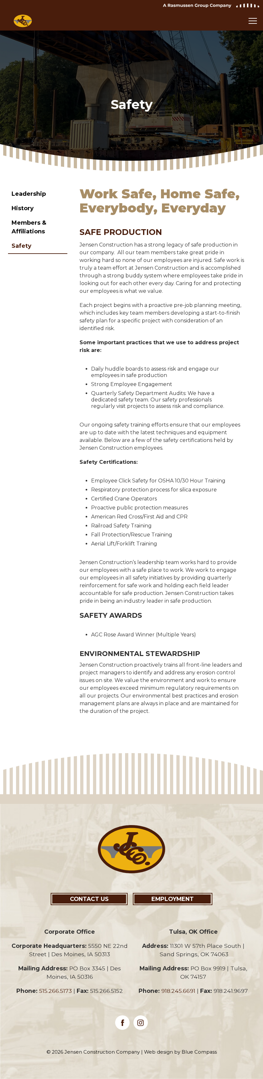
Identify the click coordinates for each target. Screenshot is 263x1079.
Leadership (29, 193)
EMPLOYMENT (172, 898)
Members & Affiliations (29, 227)
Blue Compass (199, 1052)
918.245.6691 (178, 990)
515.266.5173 (55, 990)
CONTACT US (89, 898)
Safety (21, 245)
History (23, 208)
